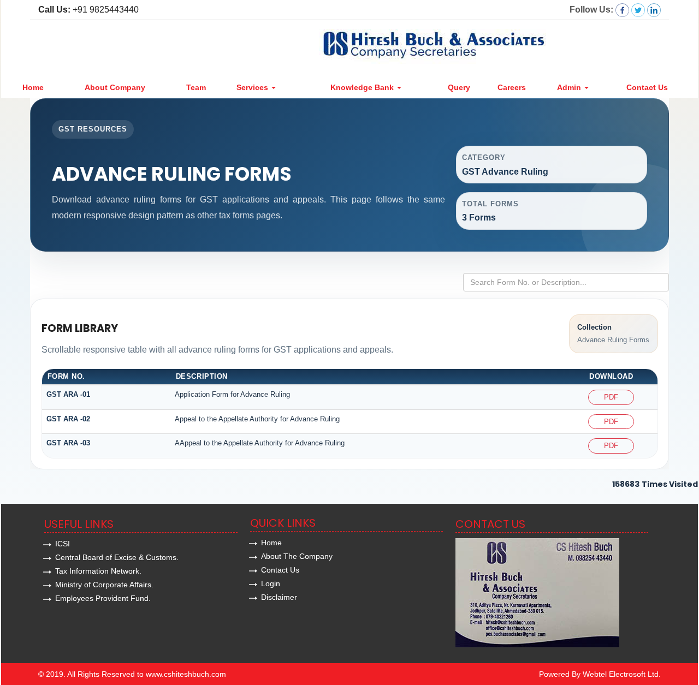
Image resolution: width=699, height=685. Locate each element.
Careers (511, 87)
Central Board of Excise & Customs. (117, 557)
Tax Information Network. (98, 571)
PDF (611, 397)
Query (459, 87)
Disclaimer (279, 597)
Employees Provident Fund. (103, 598)
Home (33, 87)
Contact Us (647, 87)
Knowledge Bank (363, 87)
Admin (570, 87)
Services (253, 87)
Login (270, 583)
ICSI (62, 543)
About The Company (297, 556)
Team (196, 87)
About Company (115, 87)
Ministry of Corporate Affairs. (104, 584)
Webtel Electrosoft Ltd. (622, 674)
